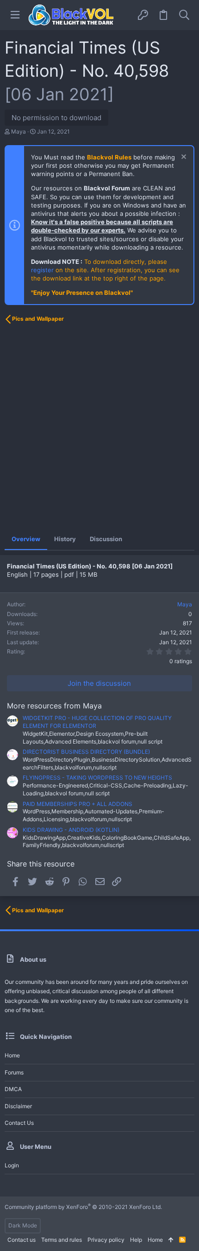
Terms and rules (61, 1239)
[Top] (171, 1240)
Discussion (106, 539)
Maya (18, 131)
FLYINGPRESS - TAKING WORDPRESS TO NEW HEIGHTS (97, 777)
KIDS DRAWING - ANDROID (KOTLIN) (71, 829)
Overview (26, 539)
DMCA (13, 1089)
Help (136, 1239)
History (65, 539)
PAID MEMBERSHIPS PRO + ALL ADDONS (77, 803)
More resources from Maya (54, 705)
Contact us (19, 1122)
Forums (14, 1072)
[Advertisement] (99, 428)
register (42, 270)
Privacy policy (105, 1239)
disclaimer (18, 1106)
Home (12, 1055)
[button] (15, 15)
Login (12, 1165)
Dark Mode (22, 1225)
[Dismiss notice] (183, 158)
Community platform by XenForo (83, 1206)
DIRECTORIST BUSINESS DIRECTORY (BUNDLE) (86, 751)
